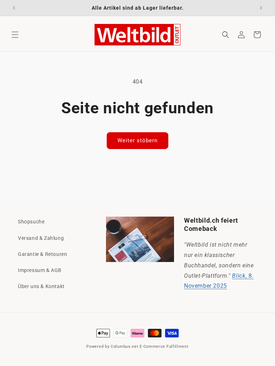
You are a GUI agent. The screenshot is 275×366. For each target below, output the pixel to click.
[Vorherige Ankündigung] (14, 8)
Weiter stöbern (137, 140)
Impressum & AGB (40, 270)
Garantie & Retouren (42, 254)
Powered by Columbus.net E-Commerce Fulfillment (137, 346)
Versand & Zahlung (41, 238)
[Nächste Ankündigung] (261, 8)
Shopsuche (31, 221)
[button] (15, 35)
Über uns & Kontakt (41, 286)
